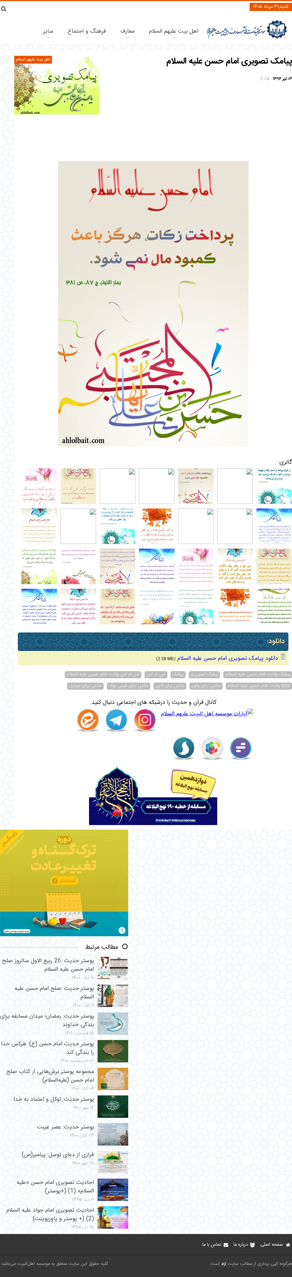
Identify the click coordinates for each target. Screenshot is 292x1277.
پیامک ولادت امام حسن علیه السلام (257, 674)
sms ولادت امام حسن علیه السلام (259, 686)
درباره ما (241, 1245)
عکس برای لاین (169, 686)
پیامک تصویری (204, 674)
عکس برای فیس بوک (128, 686)
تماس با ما (211, 1245)
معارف (127, 31)
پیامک (178, 674)
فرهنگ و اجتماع (87, 31)
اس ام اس (156, 674)
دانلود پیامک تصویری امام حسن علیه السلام (227, 658)
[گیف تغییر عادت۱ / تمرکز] (64, 935)
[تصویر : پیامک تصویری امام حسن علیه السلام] (57, 85)
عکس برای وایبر (206, 686)
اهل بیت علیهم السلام (173, 31)
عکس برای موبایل (85, 686)
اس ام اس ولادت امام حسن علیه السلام (103, 674)
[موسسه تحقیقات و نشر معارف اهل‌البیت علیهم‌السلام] (246, 38)
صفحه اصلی (271, 1245)
